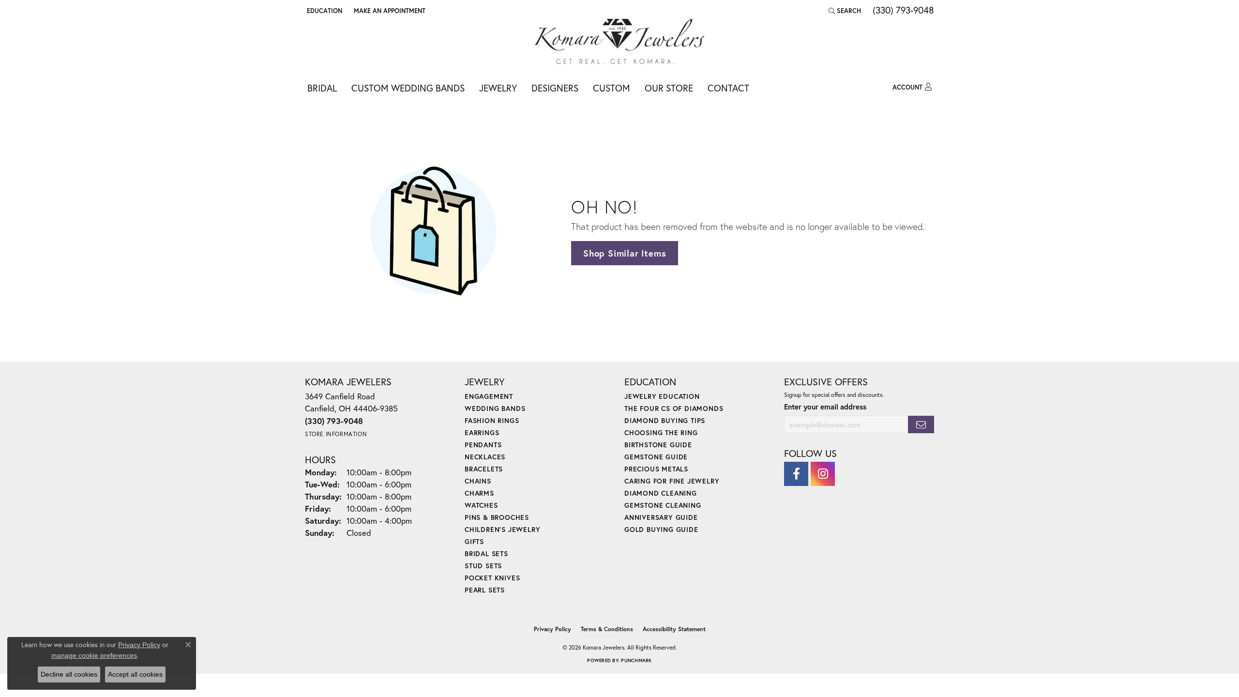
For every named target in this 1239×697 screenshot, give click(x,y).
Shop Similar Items (624, 253)
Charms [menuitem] (479, 493)
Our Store (669, 88)
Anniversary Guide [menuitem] (661, 517)
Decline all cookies (69, 674)
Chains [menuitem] (478, 480)
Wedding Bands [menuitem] (495, 408)
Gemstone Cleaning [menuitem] (662, 505)
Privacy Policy (552, 629)
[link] (388, 10)
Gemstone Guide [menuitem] (656, 456)
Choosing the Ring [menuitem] (661, 432)
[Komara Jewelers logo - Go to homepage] (619, 41)
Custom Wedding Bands (408, 88)
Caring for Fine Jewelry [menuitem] (671, 480)
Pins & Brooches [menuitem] (497, 517)
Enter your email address (825, 406)
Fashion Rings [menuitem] (492, 420)
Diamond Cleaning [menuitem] (660, 493)
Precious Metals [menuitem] (656, 468)
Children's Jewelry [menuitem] (502, 529)
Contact (728, 88)
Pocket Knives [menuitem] (492, 577)
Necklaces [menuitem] (485, 456)
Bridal (322, 88)
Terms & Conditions (607, 629)
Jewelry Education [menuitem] (662, 396)
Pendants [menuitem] (483, 444)
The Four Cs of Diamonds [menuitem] (673, 408)
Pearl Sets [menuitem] (485, 589)
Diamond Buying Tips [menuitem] (664, 420)
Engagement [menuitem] (489, 396)
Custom (611, 88)
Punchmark (636, 660)
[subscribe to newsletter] (921, 425)
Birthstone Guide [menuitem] (658, 444)
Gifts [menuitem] (474, 541)
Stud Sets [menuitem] (483, 565)
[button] (323, 10)
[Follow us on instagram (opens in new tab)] (823, 474)
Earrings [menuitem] (482, 432)
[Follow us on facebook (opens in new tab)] (796, 474)
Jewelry (498, 88)
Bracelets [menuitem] (484, 468)
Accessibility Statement (674, 629)
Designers (554, 88)
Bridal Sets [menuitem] (486, 553)
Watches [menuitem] (481, 505)
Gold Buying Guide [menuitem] (661, 529)
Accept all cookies (135, 674)
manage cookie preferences (94, 655)
